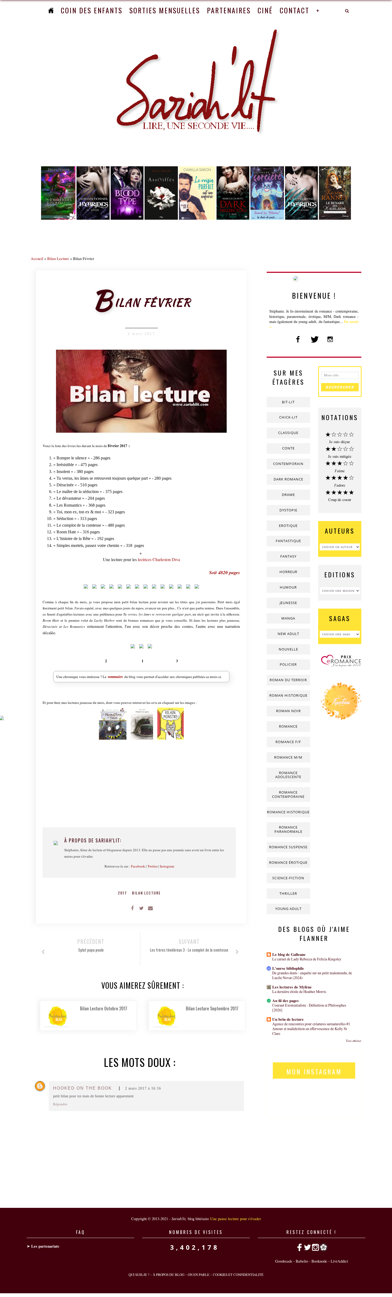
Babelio (302, 1261)
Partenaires (229, 10)
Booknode (319, 1261)
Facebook (138, 866)
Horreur (288, 571)
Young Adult (288, 908)
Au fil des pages (285, 1000)
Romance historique (288, 812)
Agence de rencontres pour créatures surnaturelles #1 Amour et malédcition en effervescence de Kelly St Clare (311, 1028)
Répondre (60, 1104)
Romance (288, 726)
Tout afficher (353, 1041)
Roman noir (288, 710)
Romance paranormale (288, 829)
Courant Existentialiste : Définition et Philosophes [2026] (309, 1007)
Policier (288, 664)
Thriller (288, 893)
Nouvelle (288, 649)
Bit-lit (288, 402)
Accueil (37, 258)
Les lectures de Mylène (292, 987)
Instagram (167, 866)
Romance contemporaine (288, 794)
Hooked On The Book (82, 1088)
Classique (288, 432)
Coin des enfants (91, 10)
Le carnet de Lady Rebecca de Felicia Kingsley (306, 958)
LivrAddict (339, 1261)
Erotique (288, 525)
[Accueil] (51, 10)
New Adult (288, 633)
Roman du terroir (288, 679)
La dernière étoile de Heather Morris (299, 991)
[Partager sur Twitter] (141, 908)
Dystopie (288, 510)
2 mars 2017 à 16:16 (143, 1088)
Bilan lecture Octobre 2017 (103, 1008)
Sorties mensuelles (164, 10)
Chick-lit (288, 417)
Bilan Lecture (58, 258)
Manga (288, 618)
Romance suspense (288, 847)
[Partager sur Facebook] (132, 908)
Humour (288, 587)
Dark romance (288, 479)
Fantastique (288, 540)
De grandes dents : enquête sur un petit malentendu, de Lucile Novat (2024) (312, 975)
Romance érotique (288, 862)
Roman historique (288, 695)
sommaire (115, 676)
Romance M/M (288, 757)
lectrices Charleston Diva (159, 559)
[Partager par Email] (150, 908)
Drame (288, 494)
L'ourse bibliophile (288, 968)
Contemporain (288, 463)
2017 (123, 893)
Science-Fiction (288, 878)
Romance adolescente (288, 774)
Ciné (265, 10)
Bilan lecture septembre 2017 (212, 1008)
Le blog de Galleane (289, 954)
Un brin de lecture (288, 1019)
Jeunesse (288, 602)
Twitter (152, 866)
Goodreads (283, 1261)
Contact (294, 10)
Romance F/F (288, 741)
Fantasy (288, 556)
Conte (288, 448)
